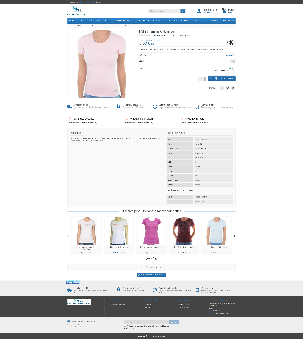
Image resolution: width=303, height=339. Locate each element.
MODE (72, 20)
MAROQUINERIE (104, 20)
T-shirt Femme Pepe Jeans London (86, 248)
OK (183, 11)
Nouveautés (228, 20)
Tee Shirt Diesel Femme (184, 247)
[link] (222, 88)
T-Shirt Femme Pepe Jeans (151, 247)
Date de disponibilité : (220, 70)
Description (76, 133)
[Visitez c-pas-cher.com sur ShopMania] (73, 282)
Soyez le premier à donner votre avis (153, 275)
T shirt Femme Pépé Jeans (119, 247)
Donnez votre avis (183, 35)
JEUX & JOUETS (142, 20)
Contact (98, 2)
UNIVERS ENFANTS (123, 20)
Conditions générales (118, 304)
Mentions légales (183, 304)
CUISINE (156, 20)
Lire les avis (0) (163, 35)
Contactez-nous (183, 307)
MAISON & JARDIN (189, 20)
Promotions (214, 20)
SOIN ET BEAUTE (86, 20)
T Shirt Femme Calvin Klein (216, 247)
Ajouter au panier (224, 78)
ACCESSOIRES (170, 20)
